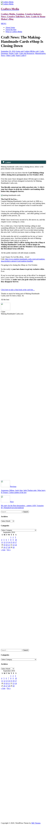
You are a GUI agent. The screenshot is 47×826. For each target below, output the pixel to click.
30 (13, 547)
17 (16, 542)
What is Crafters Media (13, 32)
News (3, 55)
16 (13, 542)
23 (13, 545)
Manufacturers (40, 53)
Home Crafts (13, 53)
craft (37, 51)
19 (4, 545)
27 (7, 547)
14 (9, 542)
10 (16, 540)
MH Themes (35, 823)
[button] (3, 24)
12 (4, 542)
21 (9, 545)
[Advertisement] (23, 74)
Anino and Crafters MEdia (25, 51)
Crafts (41, 51)
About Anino (10, 27)
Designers (4, 53)
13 (7, 542)
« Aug (3, 550)
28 (9, 547)
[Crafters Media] (7, 2)
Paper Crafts (20, 55)
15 (11, 542)
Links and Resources (26, 53)
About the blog (10, 30)
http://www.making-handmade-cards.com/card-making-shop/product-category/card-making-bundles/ (23, 260)
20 (7, 545)
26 (4, 547)
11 (2, 542)
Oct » (9, 550)
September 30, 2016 (8, 51)
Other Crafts (10, 55)
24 (16, 545)
